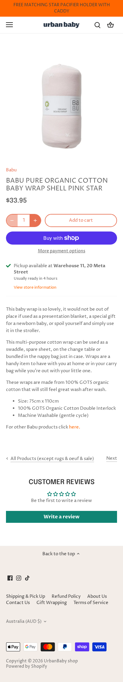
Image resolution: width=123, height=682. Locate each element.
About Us (97, 596)
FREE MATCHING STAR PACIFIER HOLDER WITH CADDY (61, 8)
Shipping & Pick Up (26, 596)
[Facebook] (10, 578)
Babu (11, 170)
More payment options (61, 251)
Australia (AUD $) (23, 621)
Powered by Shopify (26, 666)
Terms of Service (90, 603)
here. (74, 427)
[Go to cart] (110, 25)
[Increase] (35, 220)
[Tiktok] (27, 578)
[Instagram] (18, 578)
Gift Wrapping (51, 603)
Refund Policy (66, 596)
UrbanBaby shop (61, 661)
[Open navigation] (9, 24)
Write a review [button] (61, 517)
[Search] (97, 25)
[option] (61, 104)
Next (111, 458)
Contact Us (18, 603)
